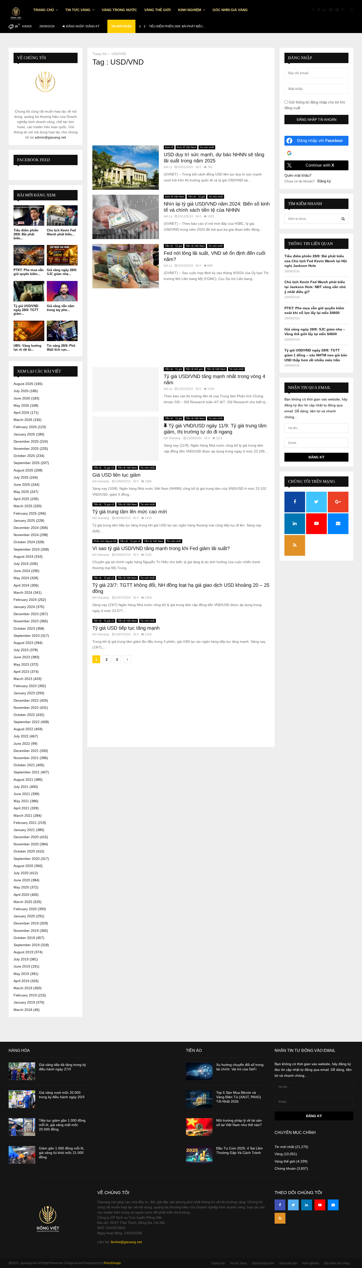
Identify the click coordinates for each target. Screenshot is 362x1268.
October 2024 (24, 542)
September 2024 (27, 549)
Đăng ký (324, 181)
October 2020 (24, 851)
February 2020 (25, 909)
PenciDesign (112, 1263)
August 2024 (23, 556)
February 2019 (25, 995)
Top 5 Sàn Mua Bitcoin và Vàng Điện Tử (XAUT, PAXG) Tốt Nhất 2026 (238, 1097)
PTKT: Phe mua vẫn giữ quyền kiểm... (29, 272)
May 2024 (21, 578)
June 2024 (22, 571)
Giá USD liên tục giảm (116, 475)
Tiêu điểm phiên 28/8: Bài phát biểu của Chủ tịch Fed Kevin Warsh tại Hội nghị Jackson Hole (315, 261)
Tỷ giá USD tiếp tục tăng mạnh (126, 628)
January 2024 (24, 607)
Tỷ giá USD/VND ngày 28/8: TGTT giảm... (26, 309)
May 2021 (21, 801)
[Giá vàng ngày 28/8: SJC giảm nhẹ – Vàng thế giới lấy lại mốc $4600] (62, 255)
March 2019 (23, 988)
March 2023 (23, 679)
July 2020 (21, 873)
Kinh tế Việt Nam (186, 147)
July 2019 (21, 959)
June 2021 (22, 794)
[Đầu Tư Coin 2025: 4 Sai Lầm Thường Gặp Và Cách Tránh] (199, 1155)
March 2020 (23, 902)
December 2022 (26, 700)
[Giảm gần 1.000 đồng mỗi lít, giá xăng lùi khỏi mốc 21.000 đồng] (22, 1155)
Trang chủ (43, 10)
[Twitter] (320, 10)
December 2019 (26, 923)
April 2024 (21, 585)
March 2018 (23, 1010)
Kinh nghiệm (189, 10)
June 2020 (22, 880)
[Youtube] (332, 10)
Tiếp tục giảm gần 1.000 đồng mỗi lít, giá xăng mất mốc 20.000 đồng (62, 1124)
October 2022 (24, 715)
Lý (170, 167)
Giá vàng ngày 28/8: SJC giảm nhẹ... (62, 272)
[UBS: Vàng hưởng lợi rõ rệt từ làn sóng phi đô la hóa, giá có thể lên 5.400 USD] (29, 331)
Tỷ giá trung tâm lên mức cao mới (129, 511)
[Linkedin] (326, 10)
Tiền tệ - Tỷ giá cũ (104, 467)
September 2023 (27, 636)
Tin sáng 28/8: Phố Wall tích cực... (61, 347)
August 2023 (23, 643)
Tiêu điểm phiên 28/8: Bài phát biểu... (26, 234)
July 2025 (21, 477)
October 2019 (24, 938)
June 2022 (22, 744)
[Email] (338, 10)
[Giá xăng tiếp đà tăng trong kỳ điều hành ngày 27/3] (22, 1071)
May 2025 (21, 492)
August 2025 (23, 470)
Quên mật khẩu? (297, 175)
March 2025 (23, 506)
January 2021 (24, 830)
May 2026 (21, 405)
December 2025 (26, 441)
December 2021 (26, 751)
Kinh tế (169, 147)
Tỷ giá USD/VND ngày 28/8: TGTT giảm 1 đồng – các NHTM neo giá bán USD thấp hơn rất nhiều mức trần (315, 355)
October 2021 (24, 765)
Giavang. (175, 438)
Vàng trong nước (119, 10)
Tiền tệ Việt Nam (195, 245)
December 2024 (26, 528)
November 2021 (26, 758)
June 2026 (22, 398)
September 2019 (27, 945)
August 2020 (23, 866)
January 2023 (24, 693)
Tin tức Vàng (77, 10)
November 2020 (26, 844)
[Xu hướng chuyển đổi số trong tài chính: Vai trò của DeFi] (199, 1071)
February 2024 (25, 600)
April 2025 (21, 499)
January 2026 (24, 434)
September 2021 (27, 772)
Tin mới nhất (207, 147)
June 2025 (22, 484)
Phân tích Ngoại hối (105, 541)
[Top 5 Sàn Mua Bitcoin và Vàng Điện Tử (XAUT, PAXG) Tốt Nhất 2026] (199, 1099)
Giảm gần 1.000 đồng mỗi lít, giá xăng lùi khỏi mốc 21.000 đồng (61, 1152)
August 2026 (23, 384)
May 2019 (21, 974)
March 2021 (23, 815)
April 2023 (21, 672)
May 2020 (21, 887)
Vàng (279, 1154)
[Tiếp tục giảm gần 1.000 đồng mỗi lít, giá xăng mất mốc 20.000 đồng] (22, 1127)
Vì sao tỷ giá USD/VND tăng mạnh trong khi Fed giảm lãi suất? (161, 548)
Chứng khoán (285, 1168)
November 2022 (26, 708)
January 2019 (24, 1002)
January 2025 (24, 520)
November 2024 (26, 535)
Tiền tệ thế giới (194, 369)
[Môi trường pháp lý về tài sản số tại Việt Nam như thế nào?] (199, 1127)
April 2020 (21, 895)
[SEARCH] (343, 219)
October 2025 (24, 456)
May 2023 (21, 664)
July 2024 (21, 564)
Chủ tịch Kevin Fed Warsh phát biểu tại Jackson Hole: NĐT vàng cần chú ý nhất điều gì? (315, 287)
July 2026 (21, 391)
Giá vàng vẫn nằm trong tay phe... (60, 308)
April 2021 (21, 808)
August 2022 (23, 729)
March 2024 (23, 592)
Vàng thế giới (157, 10)
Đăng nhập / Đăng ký (82, 26)
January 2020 (24, 916)
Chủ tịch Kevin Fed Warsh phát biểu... (61, 232)
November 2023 (26, 621)
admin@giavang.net (50, 137)
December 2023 (26, 614)
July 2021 (21, 787)
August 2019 (23, 952)
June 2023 (22, 657)
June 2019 (22, 966)
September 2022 (27, 722)
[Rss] (344, 10)
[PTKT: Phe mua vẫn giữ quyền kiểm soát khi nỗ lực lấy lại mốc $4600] (29, 255)
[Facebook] (314, 10)
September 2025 (27, 463)
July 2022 (21, 736)
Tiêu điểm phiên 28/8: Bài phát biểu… (177, 26)
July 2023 (21, 650)
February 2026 (25, 427)
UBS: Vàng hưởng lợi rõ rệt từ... (27, 347)
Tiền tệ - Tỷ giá (196, 196)
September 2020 (27, 859)
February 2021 (25, 823)
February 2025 (25, 513)
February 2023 (25, 686)
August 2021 (23, 780)
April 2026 (21, 413)
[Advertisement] (181, 105)
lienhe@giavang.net (126, 1242)
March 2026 (23, 420)
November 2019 (26, 931)
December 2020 (26, 837)
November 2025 (26, 449)
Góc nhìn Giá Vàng (230, 10)
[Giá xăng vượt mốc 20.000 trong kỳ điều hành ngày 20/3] (22, 1099)
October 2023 (24, 628)
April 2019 (21, 981)
